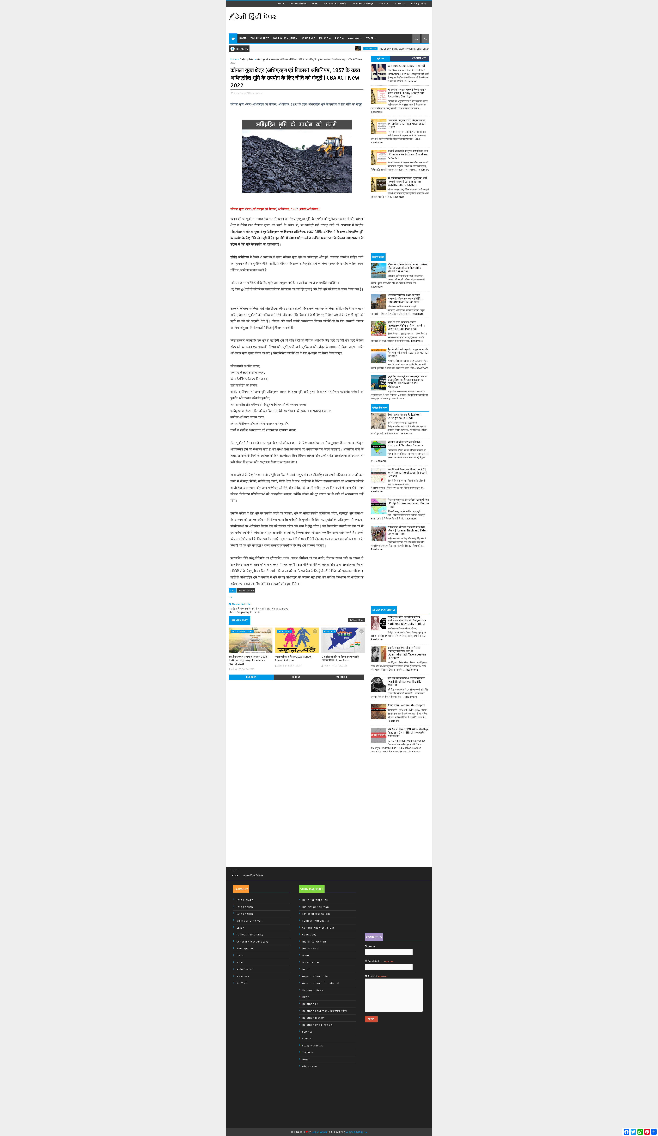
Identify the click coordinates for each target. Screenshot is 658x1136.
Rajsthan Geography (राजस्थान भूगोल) (324, 1011)
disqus (296, 677)
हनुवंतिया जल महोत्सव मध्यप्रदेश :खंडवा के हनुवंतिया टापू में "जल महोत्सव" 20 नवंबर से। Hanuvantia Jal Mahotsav (407, 381)
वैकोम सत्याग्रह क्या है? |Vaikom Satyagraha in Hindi (404, 416)
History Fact (310, 948)
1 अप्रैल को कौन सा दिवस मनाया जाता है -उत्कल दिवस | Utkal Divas (340, 658)
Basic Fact (308, 38)
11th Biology (244, 900)
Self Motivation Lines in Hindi (406, 66)
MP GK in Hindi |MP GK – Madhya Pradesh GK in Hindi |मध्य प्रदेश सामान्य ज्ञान (408, 733)
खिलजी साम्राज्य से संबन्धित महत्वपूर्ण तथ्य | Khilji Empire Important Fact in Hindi (408, 503)
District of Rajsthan (315, 907)
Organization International (320, 983)
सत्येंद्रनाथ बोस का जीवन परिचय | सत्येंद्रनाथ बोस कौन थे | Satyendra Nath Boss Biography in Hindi (407, 621)
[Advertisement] (366, 20)
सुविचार (380, 58)
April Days (329, 631)
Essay (240, 927)
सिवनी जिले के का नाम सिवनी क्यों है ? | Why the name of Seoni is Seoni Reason (407, 473)
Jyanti (240, 955)
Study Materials (312, 1045)
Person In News (312, 990)
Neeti (305, 969)
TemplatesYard (319, 1132)
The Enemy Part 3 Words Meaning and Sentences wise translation (364, 48)
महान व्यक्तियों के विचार (253, 875)
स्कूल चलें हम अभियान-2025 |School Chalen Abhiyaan (293, 658)
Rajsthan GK (310, 1004)
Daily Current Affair (242, 631)
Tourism (307, 1052)
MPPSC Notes (311, 962)
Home (281, 3)
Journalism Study (285, 38)
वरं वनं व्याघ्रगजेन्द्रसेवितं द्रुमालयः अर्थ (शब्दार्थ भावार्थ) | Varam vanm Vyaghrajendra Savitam (407, 182)
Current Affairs (298, 3)
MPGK (240, 962)
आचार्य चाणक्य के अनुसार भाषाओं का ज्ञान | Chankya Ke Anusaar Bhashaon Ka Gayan (408, 154)
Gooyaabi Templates (356, 1132)
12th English (319, 49)
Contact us (400, 3)
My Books (242, 976)
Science (307, 1031)
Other (369, 38)
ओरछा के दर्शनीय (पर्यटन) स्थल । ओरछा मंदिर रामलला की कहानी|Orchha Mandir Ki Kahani (407, 268)
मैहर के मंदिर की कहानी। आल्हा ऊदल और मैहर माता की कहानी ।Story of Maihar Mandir (408, 353)
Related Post (239, 620)
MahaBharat (244, 969)
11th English (244, 907)
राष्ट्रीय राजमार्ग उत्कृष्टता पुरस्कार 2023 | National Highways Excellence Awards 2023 (248, 660)
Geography (309, 934)
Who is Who (309, 1066)
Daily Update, (256, 93)
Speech (307, 1038)
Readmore (411, 81)
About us (383, 3)
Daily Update (246, 59)
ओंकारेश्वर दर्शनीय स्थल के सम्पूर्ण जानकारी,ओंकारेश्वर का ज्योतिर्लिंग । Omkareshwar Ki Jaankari (406, 299)
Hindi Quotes (245, 948)
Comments (419, 58)
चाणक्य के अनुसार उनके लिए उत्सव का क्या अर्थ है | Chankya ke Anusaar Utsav (407, 124)
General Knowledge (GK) (252, 941)
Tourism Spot (260, 38)
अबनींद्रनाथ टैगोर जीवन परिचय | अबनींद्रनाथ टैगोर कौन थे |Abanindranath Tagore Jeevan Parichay (407, 653)
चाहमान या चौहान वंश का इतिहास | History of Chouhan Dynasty (405, 443)
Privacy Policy (419, 3)
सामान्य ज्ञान (353, 38)
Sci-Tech (241, 983)
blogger (251, 677)
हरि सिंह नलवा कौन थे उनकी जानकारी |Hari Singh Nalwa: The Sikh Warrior (406, 682)
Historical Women (314, 941)
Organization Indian (316, 976)
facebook (341, 677)
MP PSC (323, 38)
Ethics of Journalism (316, 913)
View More (357, 620)
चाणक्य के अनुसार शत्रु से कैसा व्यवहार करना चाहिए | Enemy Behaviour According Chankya (407, 93)
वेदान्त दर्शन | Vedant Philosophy (406, 705)
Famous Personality (335, 3)
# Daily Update (246, 590)
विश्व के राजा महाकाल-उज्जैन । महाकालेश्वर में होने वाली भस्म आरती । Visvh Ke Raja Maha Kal (406, 326)
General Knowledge (362, 3)
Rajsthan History (313, 1017)
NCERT (315, 3)
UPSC (305, 1059)
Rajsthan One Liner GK (317, 1024)
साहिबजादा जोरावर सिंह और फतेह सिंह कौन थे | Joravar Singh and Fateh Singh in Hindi (407, 530)
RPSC (338, 38)
